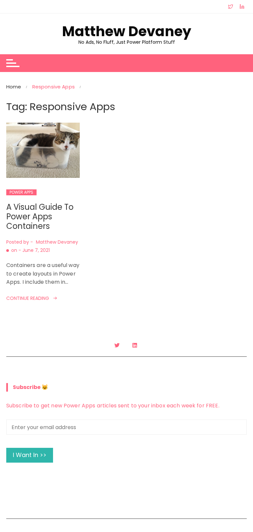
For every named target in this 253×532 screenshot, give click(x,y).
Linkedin (135, 345)
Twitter (117, 345)
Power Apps (21, 192)
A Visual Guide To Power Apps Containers (39, 216)
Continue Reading (27, 298)
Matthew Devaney (126, 31)
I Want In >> (29, 455)
